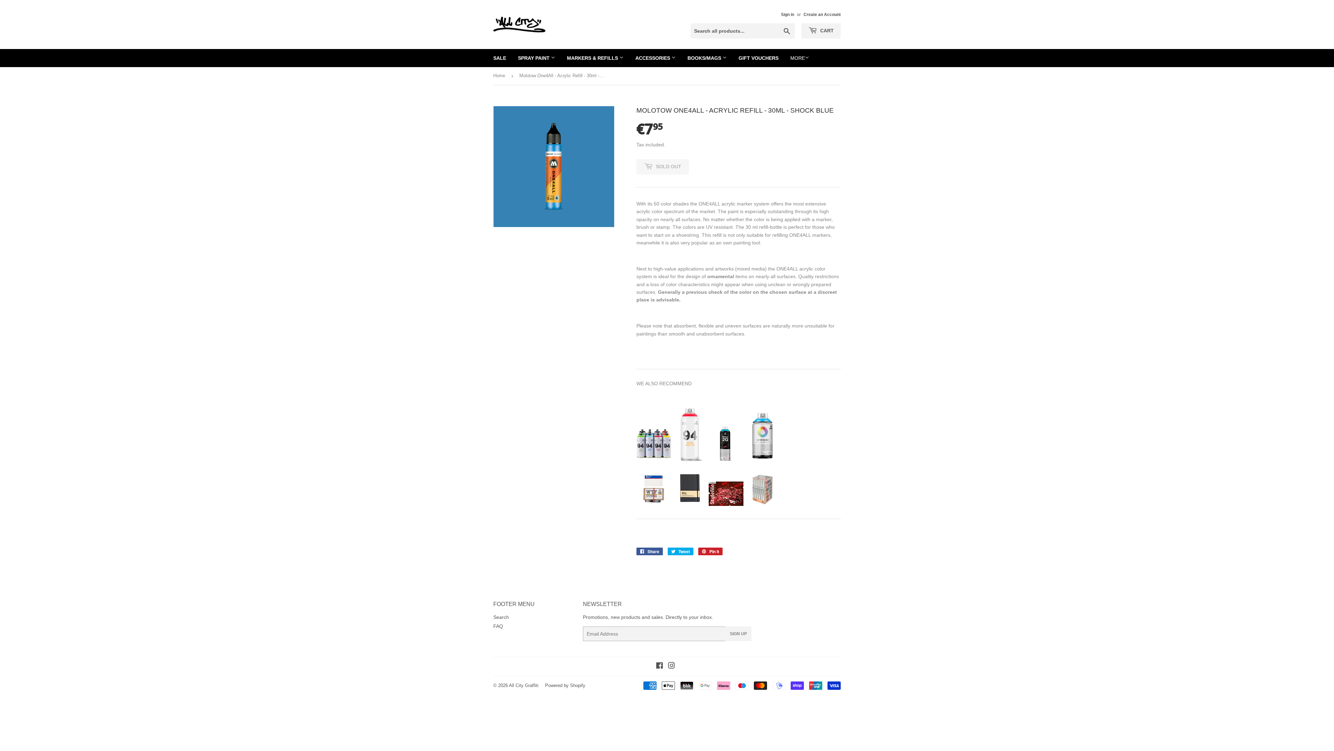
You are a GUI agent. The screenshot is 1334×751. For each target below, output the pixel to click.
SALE (499, 58)
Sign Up (738, 633)
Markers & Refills (593, 58)
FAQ (498, 626)
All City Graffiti (523, 685)
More (797, 58)
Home (499, 75)
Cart (826, 30)
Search (501, 617)
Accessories (653, 58)
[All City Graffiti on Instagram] (671, 666)
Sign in (787, 14)
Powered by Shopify (565, 685)
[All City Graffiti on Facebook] (659, 666)
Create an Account (822, 14)
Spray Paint (534, 58)
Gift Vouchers (759, 58)
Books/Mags (705, 58)
